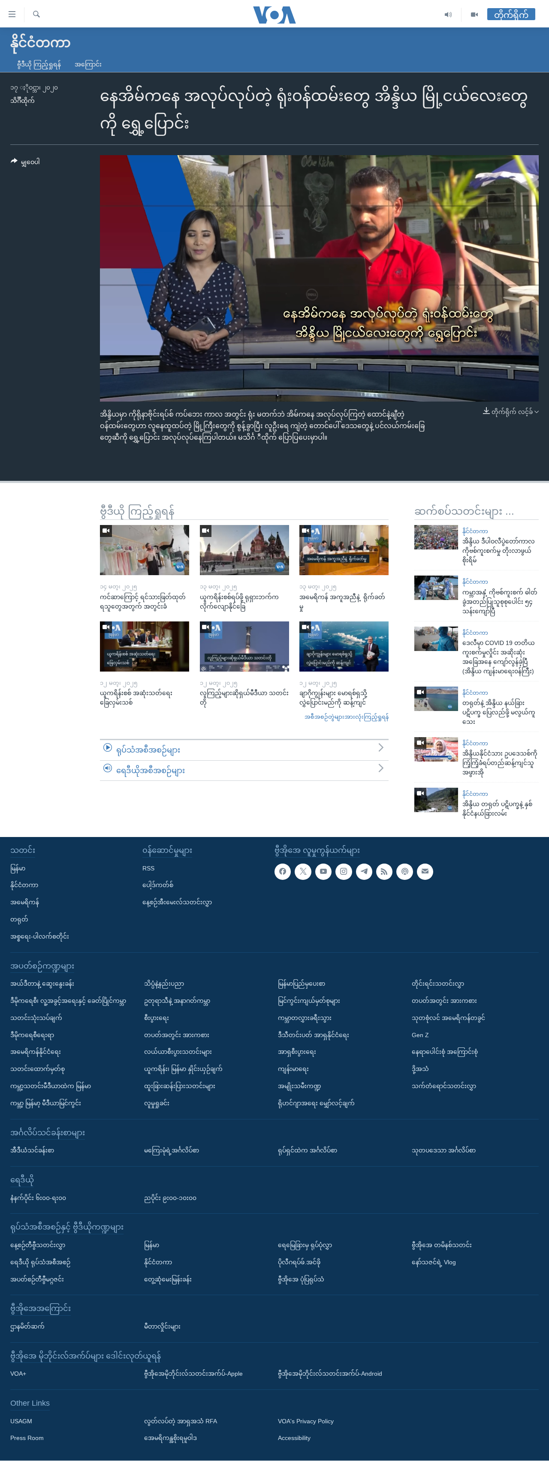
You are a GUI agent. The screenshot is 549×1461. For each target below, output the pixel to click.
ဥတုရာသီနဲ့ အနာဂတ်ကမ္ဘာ (177, 1000)
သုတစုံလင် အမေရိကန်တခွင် (448, 1017)
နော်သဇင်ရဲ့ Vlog (434, 1262)
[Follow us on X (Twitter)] (303, 872)
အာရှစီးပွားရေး (297, 1052)
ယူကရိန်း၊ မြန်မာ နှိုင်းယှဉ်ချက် (183, 1069)
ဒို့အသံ (420, 1069)
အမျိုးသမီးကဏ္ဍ (299, 1086)
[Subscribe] (425, 872)
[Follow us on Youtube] (323, 872)
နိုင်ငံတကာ (475, 531)
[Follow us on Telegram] (364, 872)
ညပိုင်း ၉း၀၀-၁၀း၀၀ (170, 1197)
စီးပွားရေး (156, 1017)
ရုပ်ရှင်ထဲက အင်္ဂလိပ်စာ (307, 1150)
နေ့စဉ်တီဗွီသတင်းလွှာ (37, 1245)
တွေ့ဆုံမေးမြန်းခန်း (168, 1279)
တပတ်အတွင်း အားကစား (176, 1035)
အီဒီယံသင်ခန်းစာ (32, 1150)
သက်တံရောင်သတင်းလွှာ (444, 1086)
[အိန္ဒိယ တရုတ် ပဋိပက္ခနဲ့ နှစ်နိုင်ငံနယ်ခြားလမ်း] (436, 800)
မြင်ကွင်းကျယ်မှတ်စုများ (309, 1000)
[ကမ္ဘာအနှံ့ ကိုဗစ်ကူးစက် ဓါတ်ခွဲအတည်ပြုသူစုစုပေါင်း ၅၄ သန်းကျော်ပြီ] (436, 588)
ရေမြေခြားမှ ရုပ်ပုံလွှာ (305, 1245)
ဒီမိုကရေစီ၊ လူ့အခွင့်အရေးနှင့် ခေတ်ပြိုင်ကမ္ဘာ (68, 1000)
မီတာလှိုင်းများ (162, 1326)
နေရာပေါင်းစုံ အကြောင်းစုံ (445, 1052)
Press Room (27, 1438)
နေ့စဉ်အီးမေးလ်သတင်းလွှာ (177, 902)
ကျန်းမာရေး (293, 1069)
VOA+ (18, 1374)
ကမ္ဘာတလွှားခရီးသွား (305, 1017)
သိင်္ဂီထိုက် (22, 100)
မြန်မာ (17, 868)
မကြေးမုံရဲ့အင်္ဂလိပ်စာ (171, 1150)
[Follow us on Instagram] (343, 872)
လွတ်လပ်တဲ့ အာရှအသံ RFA (180, 1421)
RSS (148, 868)
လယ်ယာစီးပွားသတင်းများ (178, 1052)
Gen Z (420, 1035)
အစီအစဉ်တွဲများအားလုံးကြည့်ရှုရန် (347, 717)
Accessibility (294, 1438)
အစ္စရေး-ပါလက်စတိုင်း (39, 936)
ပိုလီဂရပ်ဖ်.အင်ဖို (299, 1262)
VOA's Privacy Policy (306, 1421)
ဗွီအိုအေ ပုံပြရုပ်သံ (301, 1279)
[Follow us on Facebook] (282, 872)
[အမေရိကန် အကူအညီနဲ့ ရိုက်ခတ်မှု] (344, 550)
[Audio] (448, 15)
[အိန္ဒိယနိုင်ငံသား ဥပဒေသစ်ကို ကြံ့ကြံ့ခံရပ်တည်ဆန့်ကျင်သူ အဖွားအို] (436, 749)
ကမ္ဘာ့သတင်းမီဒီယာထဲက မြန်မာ (50, 1086)
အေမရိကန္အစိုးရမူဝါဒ (170, 1438)
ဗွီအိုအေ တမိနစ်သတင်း (442, 1245)
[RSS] (384, 872)
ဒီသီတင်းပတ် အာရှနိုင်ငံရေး (313, 1035)
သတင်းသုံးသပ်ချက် (36, 1017)
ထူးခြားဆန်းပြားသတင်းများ (179, 1086)
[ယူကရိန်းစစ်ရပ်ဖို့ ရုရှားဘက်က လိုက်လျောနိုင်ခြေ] (244, 550)
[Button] (25, 163)
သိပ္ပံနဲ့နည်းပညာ (164, 984)
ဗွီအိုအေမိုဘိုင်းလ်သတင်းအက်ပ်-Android (330, 1374)
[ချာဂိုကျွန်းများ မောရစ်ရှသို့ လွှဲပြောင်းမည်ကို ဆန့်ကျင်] (344, 646)
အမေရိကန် (24, 902)
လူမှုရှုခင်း (156, 1103)
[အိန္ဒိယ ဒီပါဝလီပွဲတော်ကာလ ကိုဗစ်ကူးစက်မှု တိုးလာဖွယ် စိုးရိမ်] (436, 537)
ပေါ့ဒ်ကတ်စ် (157, 885)
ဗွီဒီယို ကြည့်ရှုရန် (39, 64)
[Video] (474, 15)
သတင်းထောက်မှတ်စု (37, 1069)
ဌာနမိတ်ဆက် (27, 1326)
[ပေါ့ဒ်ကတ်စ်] (404, 872)
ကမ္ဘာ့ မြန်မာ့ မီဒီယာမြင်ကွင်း (45, 1103)
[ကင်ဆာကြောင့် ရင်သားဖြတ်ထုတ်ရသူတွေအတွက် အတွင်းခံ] (144, 550)
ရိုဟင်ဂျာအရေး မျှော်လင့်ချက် (316, 1103)
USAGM (21, 1421)
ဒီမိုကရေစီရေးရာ (32, 1035)
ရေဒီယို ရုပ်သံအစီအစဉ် (40, 1262)
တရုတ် (19, 919)
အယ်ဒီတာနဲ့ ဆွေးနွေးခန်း (42, 984)
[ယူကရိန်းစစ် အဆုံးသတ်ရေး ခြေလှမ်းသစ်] (144, 646)
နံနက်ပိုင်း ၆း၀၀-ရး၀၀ (38, 1197)
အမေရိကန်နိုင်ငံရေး (35, 1052)
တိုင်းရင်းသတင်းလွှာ (438, 984)
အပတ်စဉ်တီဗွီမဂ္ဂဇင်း (37, 1279)
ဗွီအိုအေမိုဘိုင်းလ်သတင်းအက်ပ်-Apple (193, 1374)
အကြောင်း (88, 64)
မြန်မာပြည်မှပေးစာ (301, 984)
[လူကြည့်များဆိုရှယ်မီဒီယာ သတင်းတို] (244, 646)
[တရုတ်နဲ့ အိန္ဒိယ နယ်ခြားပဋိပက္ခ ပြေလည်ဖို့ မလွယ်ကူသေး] (436, 699)
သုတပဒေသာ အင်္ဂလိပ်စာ (444, 1150)
